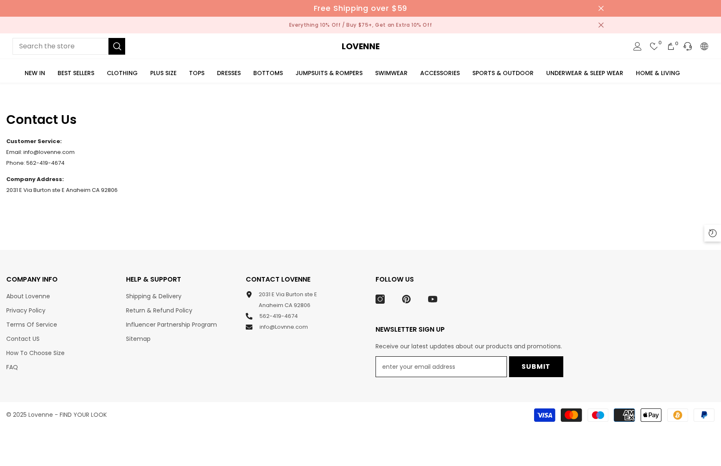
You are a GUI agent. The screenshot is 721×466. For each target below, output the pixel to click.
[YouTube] (433, 299)
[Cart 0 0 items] (671, 46)
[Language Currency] (704, 46)
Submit (536, 366)
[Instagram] (380, 299)
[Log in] (637, 46)
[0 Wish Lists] (654, 46)
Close (601, 8)
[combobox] (60, 46)
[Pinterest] (406, 299)
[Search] (69, 46)
